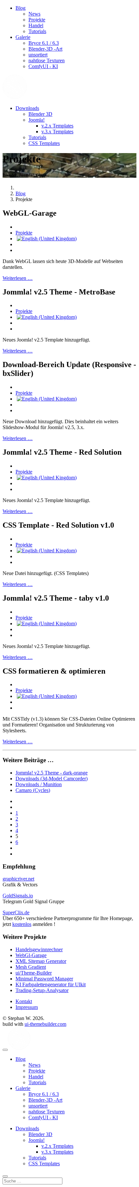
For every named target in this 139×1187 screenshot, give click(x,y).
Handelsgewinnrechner (39, 949)
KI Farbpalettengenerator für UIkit (51, 984)
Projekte (36, 19)
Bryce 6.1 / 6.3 (43, 43)
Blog (21, 8)
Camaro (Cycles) (33, 790)
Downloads (27, 108)
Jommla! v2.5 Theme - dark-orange (52, 772)
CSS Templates (44, 143)
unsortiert (38, 54)
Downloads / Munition (39, 784)
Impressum (27, 1007)
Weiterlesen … (18, 278)
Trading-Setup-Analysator (42, 990)
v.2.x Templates (57, 125)
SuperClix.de (16, 912)
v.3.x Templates (57, 131)
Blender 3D (40, 114)
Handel (35, 25)
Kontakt (24, 1001)
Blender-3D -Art (45, 49)
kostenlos (21, 924)
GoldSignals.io (18, 895)
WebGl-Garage (31, 955)
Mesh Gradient (31, 967)
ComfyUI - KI (43, 66)
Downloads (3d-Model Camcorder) (52, 778)
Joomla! (36, 120)
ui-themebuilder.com (45, 1024)
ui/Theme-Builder (34, 973)
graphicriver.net (18, 878)
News (34, 14)
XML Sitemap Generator (41, 961)
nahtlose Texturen (46, 60)
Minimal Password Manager (44, 978)
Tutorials (37, 31)
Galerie (23, 37)
